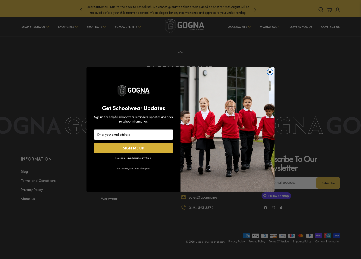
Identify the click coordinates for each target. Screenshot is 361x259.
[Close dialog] (270, 72)
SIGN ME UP (133, 148)
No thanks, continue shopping (133, 168)
